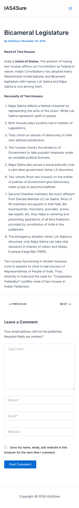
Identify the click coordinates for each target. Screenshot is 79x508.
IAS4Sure (15, 8)
